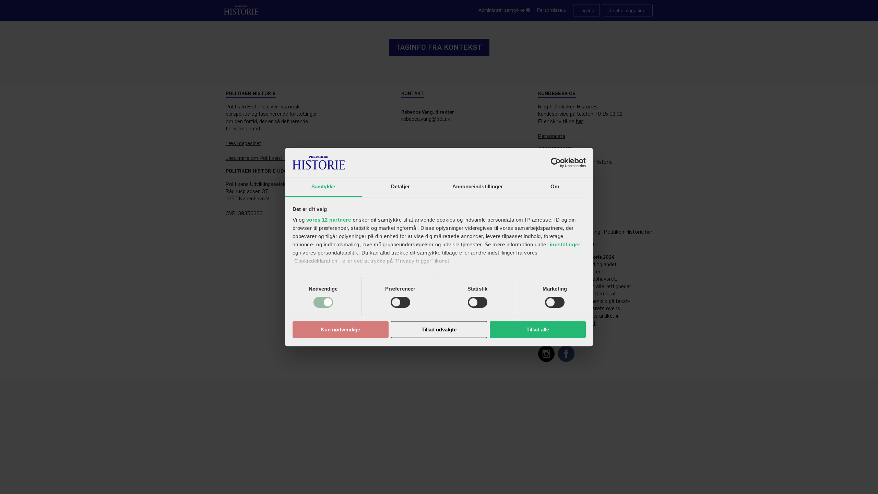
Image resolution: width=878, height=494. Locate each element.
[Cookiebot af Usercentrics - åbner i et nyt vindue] (556, 162)
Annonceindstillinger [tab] (477, 186)
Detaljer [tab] (400, 186)
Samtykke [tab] (323, 186)
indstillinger (565, 244)
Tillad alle (537, 329)
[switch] (400, 302)
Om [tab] (554, 186)
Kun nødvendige (340, 329)
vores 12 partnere (328, 220)
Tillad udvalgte (439, 329)
